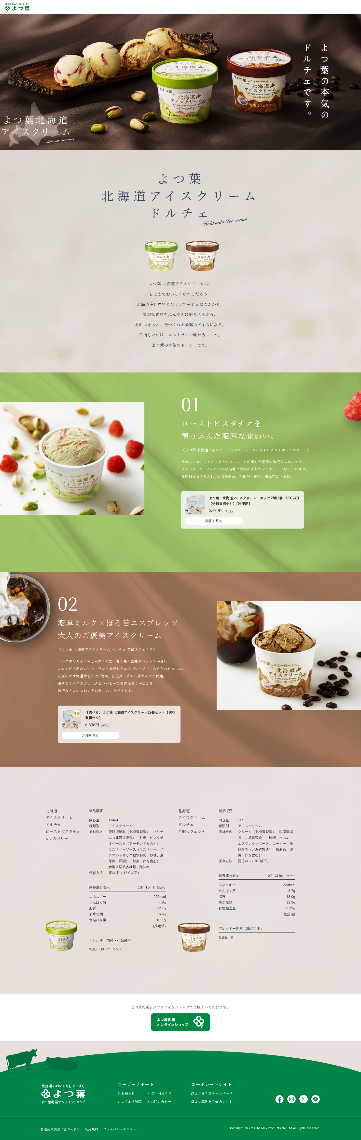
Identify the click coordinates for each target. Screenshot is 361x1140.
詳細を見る (213, 520)
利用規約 (91, 1129)
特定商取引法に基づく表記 (60, 1129)
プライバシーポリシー (119, 1129)
